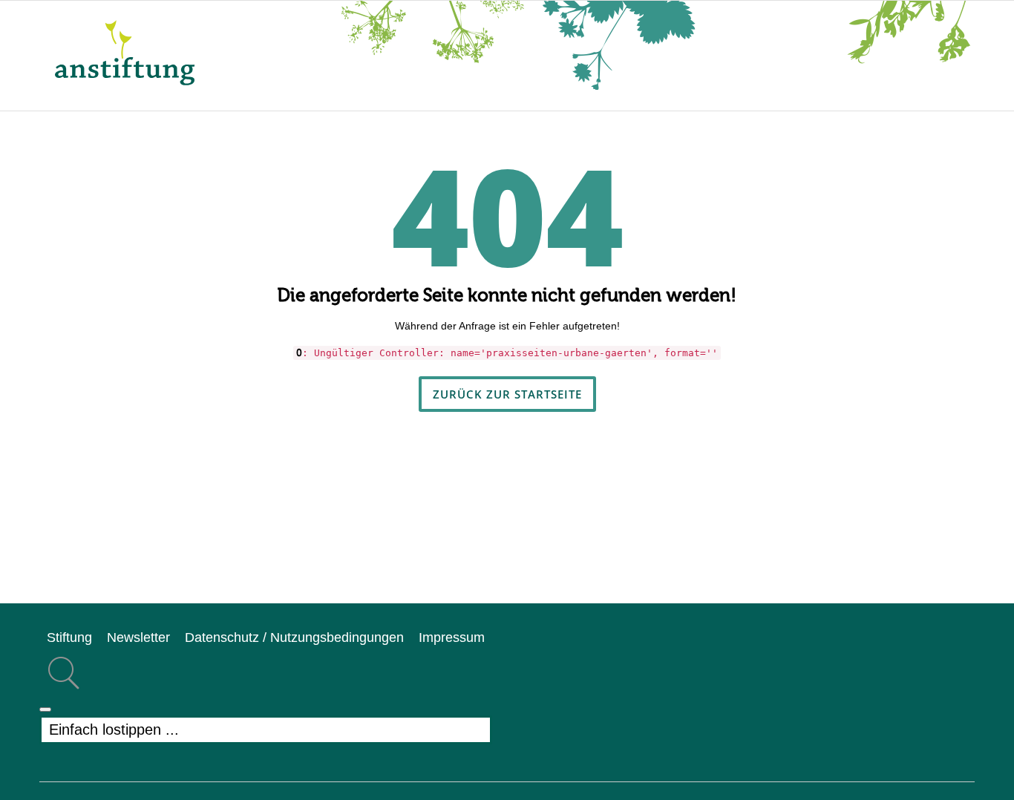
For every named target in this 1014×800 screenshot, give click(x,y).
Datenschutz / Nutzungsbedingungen (294, 637)
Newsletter (138, 637)
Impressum (452, 637)
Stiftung (69, 637)
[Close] (45, 709)
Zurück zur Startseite (507, 394)
